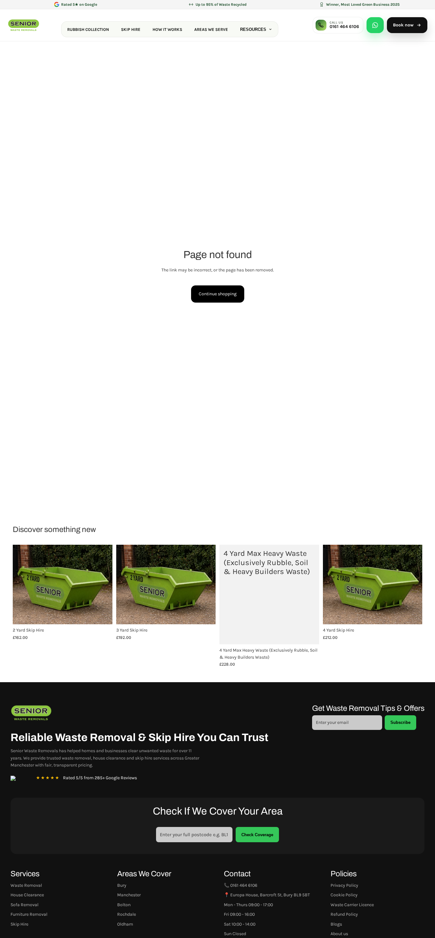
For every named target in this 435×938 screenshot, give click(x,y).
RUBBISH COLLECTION (88, 29)
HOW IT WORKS (167, 29)
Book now (403, 25)
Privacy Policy (344, 885)
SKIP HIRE (130, 29)
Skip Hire (19, 924)
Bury (121, 885)
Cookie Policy (344, 895)
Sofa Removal (25, 904)
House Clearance (27, 895)
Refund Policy (344, 914)
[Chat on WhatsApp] (375, 25)
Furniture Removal (29, 914)
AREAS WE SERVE (211, 29)
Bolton (124, 904)
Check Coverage (257, 834)
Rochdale (126, 914)
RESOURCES (253, 29)
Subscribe (400, 722)
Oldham (125, 924)
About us (339, 933)
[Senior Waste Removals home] (23, 25)
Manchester (129, 895)
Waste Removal (26, 885)
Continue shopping (218, 294)
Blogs (336, 924)
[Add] (102, 614)
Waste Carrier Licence (352, 904)
